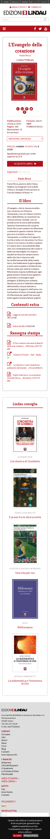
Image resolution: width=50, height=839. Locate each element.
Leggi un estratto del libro (25, 314)
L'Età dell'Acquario (9, 765)
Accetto (17, 835)
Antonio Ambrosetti (25, 676)
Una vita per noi (25, 572)
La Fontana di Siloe (10, 771)
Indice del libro (19, 326)
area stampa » (10, 778)
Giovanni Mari (25, 457)
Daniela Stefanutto (25, 513)
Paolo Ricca (25, 55)
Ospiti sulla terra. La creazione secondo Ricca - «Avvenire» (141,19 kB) (24, 378)
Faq (3, 789)
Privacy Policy (31, 835)
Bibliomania (25, 627)
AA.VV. (25, 623)
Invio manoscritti (9, 754)
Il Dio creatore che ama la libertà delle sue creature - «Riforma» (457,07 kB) (25, 346)
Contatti (5, 751)
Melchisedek (7, 774)
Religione (24, 171)
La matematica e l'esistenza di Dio (25, 682)
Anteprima (6, 762)
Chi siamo (5, 734)
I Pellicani (29, 59)
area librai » (9, 781)
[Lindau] (25, 13)
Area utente (18, 7)
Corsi (3, 746)
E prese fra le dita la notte (25, 517)
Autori (4, 740)
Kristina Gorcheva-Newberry (25, 568)
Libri (3, 737)
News (4, 743)
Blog (3, 749)
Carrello (35, 7)
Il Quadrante (7, 768)
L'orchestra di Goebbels (25, 461)
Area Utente (7, 792)
